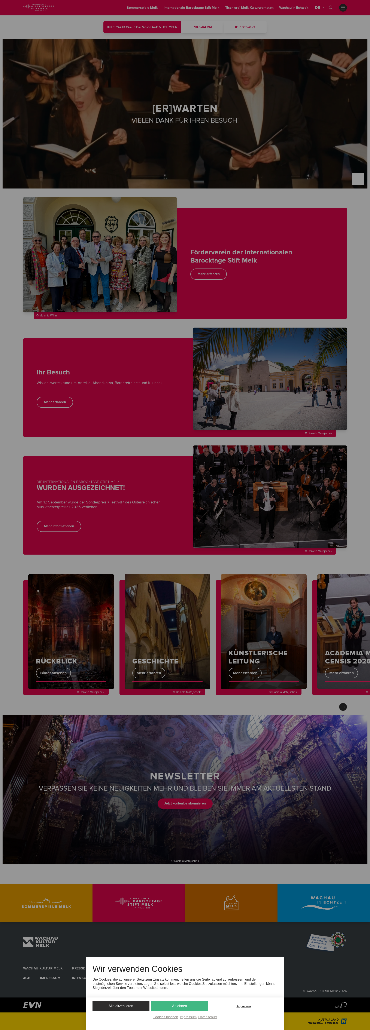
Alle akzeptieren (121, 1006)
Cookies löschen (165, 1017)
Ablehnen (179, 1006)
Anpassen (244, 1006)
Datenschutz (207, 1017)
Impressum (188, 1017)
